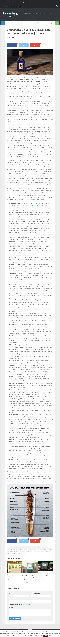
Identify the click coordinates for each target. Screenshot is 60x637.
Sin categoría (34, 23)
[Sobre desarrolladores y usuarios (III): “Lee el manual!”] (45, 566)
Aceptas (45, 635)
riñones (35, 551)
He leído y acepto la (21, 604)
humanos (25, 549)
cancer (35, 547)
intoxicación (34, 549)
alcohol (12, 547)
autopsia (30, 547)
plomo (11, 551)
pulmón (21, 551)
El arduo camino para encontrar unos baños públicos (28, 577)
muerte (44, 549)
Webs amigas (21, 2)
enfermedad (10, 549)
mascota (39, 549)
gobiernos (15, 549)
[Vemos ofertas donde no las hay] (14, 567)
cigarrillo (39, 547)
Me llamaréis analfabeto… (9, 2)
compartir (44, 547)
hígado (20, 549)
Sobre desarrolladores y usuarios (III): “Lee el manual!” (44, 575)
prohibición (16, 551)
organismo (49, 549)
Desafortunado (12, 23)
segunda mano (41, 551)
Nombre (11, 593)
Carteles (29, 2)
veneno (23, 553)
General (20, 23)
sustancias (48, 551)
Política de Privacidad (25, 604)
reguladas (27, 551)
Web (10, 598)
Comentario (11, 607)
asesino (26, 547)
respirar (31, 551)
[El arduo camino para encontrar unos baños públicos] (30, 567)
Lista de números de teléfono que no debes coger (15, 6)
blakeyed (10, 41)
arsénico (21, 547)
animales (16, 547)
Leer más (51, 635)
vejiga (19, 553)
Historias (26, 23)
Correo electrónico (36, 593)
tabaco (9, 553)
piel (8, 551)
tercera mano (14, 553)
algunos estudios (35, 205)
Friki (34, 2)
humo (29, 549)
